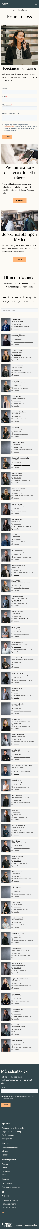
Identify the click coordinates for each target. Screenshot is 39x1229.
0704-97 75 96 (17, 693)
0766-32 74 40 (17, 370)
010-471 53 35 (17, 601)
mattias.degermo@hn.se (20, 863)
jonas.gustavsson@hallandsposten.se (24, 741)
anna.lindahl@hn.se (19, 403)
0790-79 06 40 (18, 845)
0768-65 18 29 (17, 754)
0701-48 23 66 (17, 907)
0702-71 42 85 (17, 830)
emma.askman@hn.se (20, 511)
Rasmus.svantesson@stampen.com (23, 940)
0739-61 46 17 (17, 539)
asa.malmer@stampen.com (21, 434)
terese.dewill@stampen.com (22, 1001)
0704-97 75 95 (17, 524)
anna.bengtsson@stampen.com (22, 372)
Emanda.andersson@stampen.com (23, 495)
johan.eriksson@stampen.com (22, 695)
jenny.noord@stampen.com (21, 634)
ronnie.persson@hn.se (20, 970)
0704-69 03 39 (18, 493)
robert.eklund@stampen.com (22, 955)
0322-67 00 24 (17, 1044)
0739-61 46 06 (17, 431)
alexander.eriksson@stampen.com (23, 342)
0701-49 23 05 (17, 478)
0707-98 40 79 (17, 724)
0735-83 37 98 (17, 998)
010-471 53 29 (17, 861)
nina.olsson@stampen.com (21, 909)
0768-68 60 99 (18, 447)
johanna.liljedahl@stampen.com (22, 711)
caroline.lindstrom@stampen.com (23, 449)
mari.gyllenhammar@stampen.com (23, 832)
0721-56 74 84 (17, 631)
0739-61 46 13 (17, 815)
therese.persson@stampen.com (23, 1016)
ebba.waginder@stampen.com (22, 480)
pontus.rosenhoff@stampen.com (23, 925)
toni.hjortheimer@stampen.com (23, 1047)
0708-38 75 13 (17, 355)
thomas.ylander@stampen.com (22, 1032)
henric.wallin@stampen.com (21, 588)
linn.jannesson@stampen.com (22, 802)
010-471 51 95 (17, 739)
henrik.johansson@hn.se (20, 603)
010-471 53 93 (17, 508)
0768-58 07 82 (17, 800)
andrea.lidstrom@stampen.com (22, 357)
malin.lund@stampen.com (21, 817)
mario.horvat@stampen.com (22, 848)
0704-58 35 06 (18, 416)
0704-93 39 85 (17, 385)
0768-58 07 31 (17, 662)
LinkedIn (16, 329)
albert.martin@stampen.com (21, 326)
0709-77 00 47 (17, 1029)
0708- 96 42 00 (18, 339)
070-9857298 (17, 324)
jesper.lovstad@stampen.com (22, 664)
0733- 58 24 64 (17, 922)
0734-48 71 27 (17, 585)
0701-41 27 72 (17, 876)
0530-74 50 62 (17, 462)
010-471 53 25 (17, 401)
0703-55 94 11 (17, 937)
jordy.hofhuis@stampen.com (22, 771)
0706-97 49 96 (18, 616)
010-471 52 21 (17, 968)
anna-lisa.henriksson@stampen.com (24, 419)
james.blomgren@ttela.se (21, 618)
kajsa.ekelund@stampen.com (22, 787)
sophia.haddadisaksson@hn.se (22, 985)
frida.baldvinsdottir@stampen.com (23, 572)
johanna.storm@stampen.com (22, 726)
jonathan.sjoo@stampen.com (22, 757)
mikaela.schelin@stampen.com (22, 878)
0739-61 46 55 (17, 1014)
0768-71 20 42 (17, 891)
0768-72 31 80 (17, 554)
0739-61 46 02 (17, 784)
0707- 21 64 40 (17, 647)
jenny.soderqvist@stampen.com (23, 649)
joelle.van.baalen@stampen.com (23, 680)
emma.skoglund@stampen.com (22, 526)
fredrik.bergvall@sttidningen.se (22, 542)
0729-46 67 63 (17, 708)
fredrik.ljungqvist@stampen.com (23, 557)
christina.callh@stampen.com (22, 465)
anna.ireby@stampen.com (21, 388)
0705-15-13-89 (17, 677)
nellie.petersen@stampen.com (22, 894)
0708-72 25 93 (17, 953)
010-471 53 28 (17, 983)
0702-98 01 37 (17, 570)
